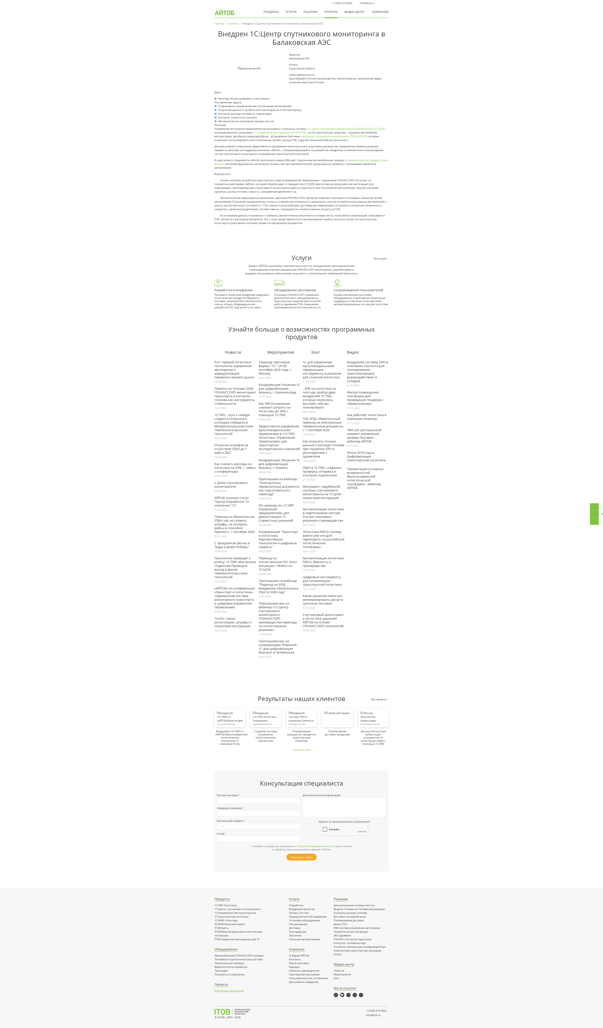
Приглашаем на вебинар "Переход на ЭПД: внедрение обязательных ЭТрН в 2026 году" (279, 586)
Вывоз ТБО (340, 924)
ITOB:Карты (222, 928)
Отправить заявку (301, 857)
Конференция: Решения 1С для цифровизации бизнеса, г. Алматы (279, 464)
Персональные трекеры (229, 963)
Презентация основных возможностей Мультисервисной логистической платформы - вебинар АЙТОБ (365, 478)
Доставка (294, 928)
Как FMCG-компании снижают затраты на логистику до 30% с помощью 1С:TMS (275, 409)
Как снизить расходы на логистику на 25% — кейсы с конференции (235, 467)
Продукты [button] (271, 12)
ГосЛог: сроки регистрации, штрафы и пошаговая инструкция (233, 622)
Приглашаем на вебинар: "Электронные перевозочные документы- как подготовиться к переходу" (279, 486)
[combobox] (221, 826)
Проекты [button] (330, 12)
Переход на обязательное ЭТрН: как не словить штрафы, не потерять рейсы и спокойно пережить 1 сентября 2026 (234, 524)
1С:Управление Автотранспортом (235, 913)
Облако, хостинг (299, 913)
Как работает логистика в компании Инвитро (366, 417)
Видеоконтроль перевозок (231, 967)
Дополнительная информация (321, 795)
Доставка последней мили (350, 916)
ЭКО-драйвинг (342, 935)
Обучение (295, 935)
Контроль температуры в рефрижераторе (360, 947)
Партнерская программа (304, 974)
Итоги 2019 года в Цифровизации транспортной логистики (366, 456)
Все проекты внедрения (229, 991)
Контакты (295, 959)
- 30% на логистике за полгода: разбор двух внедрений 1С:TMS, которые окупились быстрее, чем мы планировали (319, 398)
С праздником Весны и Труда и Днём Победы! (232, 545)
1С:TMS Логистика (226, 905)
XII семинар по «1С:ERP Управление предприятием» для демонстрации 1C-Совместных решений (276, 513)
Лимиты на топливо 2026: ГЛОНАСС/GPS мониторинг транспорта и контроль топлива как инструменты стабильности (235, 396)
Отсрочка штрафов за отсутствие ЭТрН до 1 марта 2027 (231, 449)
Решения (310, 12)
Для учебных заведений (303, 982)
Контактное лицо (228, 795)
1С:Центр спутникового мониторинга (238, 909)
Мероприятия (342, 974)
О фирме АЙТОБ (299, 955)
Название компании (230, 808)
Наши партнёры (299, 963)
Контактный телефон (231, 821)
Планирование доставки (349, 920)
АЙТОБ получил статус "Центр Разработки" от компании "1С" (231, 501)
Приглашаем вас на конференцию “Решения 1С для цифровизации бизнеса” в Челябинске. (278, 646)
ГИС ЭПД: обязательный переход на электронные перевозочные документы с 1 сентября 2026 (323, 424)
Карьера (294, 967)
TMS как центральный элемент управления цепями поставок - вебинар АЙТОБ (364, 435)
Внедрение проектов (302, 909)
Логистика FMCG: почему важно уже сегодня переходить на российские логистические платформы (323, 539)
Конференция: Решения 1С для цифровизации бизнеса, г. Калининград (279, 388)
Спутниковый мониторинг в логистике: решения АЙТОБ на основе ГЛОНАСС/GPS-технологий (323, 620)
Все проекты (379, 699)
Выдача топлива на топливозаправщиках (359, 909)
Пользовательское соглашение (308, 978)
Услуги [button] (291, 12)
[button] (380, 3)
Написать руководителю (304, 970)
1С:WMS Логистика (226, 920)
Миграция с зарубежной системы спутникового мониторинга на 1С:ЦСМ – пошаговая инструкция (323, 492)
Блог (336, 978)
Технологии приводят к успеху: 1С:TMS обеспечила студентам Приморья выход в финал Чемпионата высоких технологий (235, 567)
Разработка (296, 905)
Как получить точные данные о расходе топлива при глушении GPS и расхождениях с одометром (323, 448)
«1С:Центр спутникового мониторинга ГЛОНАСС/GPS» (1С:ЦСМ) (346, 129)
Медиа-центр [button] (354, 12)
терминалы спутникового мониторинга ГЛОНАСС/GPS (333, 136)
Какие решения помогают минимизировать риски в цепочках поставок (323, 599)
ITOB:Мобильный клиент (230, 924)
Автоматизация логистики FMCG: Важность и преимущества (323, 562)
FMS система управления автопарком (357, 928)
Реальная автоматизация (304, 939)
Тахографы (221, 970)
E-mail (221, 833)
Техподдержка (297, 931)
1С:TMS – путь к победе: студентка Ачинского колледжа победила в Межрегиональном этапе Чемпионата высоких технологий (233, 424)
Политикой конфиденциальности (315, 846)
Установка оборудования (304, 920)
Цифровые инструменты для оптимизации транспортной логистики (322, 580)
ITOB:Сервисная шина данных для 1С (237, 939)
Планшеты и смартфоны (230, 974)
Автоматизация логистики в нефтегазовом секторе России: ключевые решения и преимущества (323, 514)
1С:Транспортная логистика (232, 916)
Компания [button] (380, 12)
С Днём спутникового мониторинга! (231, 484)
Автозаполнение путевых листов (354, 905)
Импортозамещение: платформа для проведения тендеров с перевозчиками (365, 398)
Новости (339, 970)
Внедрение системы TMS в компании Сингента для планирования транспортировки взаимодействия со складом (367, 371)
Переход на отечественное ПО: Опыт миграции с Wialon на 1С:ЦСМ (278, 563)
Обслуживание (298, 924)
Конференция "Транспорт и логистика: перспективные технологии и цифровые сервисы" (278, 539)
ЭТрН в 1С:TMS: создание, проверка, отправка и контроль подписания (322, 471)
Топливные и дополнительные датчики (239, 959)
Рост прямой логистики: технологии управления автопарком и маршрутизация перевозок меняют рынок (234, 369)
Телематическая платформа (351, 931)
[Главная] (235, 1012)
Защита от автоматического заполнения (344, 821)
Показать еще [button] (301, 750)
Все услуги (380, 258)
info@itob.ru (367, 3)
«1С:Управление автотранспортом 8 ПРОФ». (280, 132)
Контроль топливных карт (350, 943)
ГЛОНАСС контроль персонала (352, 939)
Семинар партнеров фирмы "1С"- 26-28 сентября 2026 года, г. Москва (275, 367)
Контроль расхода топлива (350, 913)
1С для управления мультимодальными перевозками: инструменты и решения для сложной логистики (322, 369)
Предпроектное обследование (308, 916)
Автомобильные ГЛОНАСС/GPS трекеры (239, 955)
